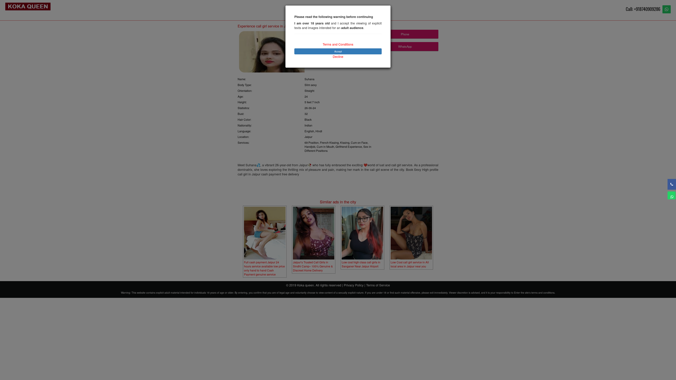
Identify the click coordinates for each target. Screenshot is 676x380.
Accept (338, 51)
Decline (338, 56)
